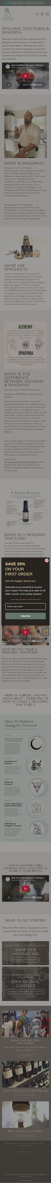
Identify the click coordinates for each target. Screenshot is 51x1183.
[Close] (47, 560)
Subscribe (25, 616)
